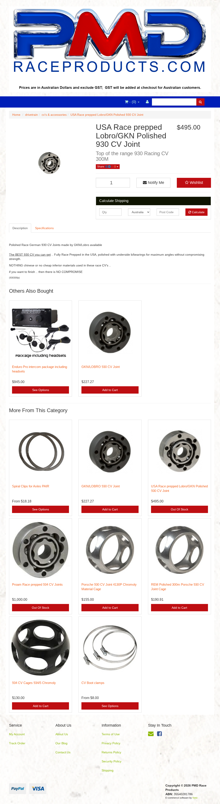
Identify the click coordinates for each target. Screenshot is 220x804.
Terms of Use (111, 734)
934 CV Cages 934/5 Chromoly (34, 683)
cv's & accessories (54, 114)
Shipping (107, 770)
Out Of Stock (179, 509)
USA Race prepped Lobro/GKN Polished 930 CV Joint (106, 114)
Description (20, 228)
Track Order (17, 743)
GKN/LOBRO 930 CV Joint (100, 367)
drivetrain (31, 114)
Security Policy (111, 761)
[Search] (200, 102)
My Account (17, 734)
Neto (194, 797)
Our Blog (61, 743)
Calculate (198, 212)
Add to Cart (110, 390)
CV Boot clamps (92, 683)
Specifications (44, 228)
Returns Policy (111, 752)
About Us (61, 734)
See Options (40, 390)
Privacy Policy (111, 743)
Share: (101, 166)
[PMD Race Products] (110, 48)
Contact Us (62, 752)
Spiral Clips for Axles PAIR (30, 486)
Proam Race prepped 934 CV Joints (37, 584)
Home (16, 114)
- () (132, 102)
